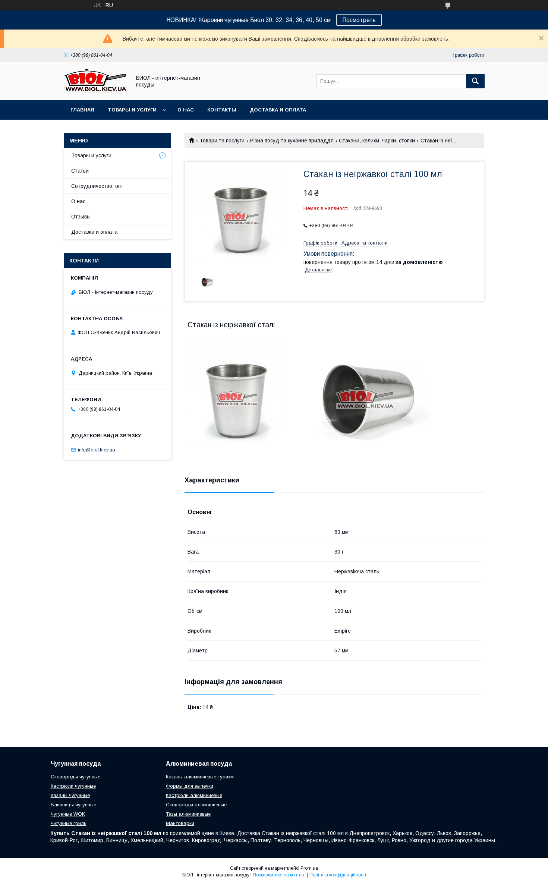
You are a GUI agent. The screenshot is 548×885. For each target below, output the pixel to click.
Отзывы (81, 217)
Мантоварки (180, 823)
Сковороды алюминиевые (196, 804)
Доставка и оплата (278, 110)
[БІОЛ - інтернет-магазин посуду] (95, 91)
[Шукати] (475, 81)
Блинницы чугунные (73, 804)
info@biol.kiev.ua (96, 450)
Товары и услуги (132, 110)
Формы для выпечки (189, 786)
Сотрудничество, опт (97, 186)
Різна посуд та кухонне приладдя (292, 141)
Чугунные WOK (68, 814)
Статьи (80, 171)
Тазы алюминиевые (188, 814)
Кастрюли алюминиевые (194, 795)
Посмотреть (359, 20)
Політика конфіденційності (337, 875)
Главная (82, 110)
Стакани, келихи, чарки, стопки (377, 141)
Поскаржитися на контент (279, 875)
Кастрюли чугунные (73, 786)
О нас (185, 110)
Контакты (221, 110)
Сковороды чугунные (75, 777)
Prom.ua (309, 868)
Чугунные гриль (68, 823)
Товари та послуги (222, 141)
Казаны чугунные (70, 795)
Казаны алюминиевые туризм (200, 777)
